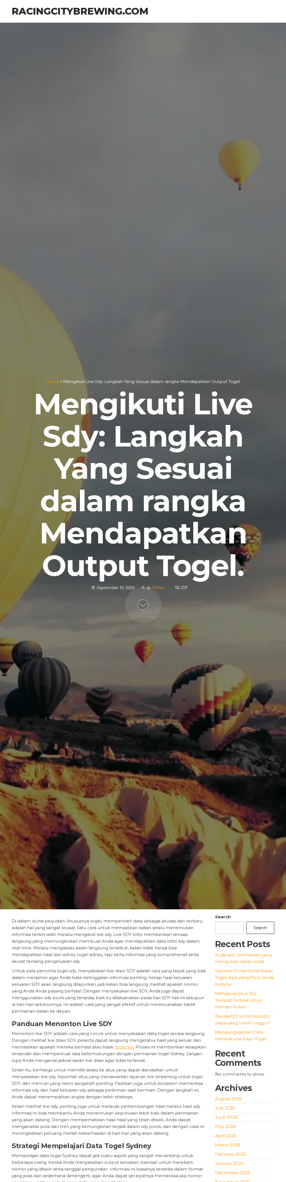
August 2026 (228, 1098)
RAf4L (159, 587)
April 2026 (225, 1135)
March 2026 (227, 1145)
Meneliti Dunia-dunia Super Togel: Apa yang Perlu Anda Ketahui (244, 977)
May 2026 (225, 1126)
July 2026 (225, 1108)
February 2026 (230, 1154)
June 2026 (226, 1117)
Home (52, 381)
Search (223, 916)
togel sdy (124, 1047)
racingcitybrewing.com (80, 11)
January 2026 (229, 1163)
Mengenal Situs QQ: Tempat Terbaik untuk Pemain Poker (238, 1000)
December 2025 (232, 1172)
